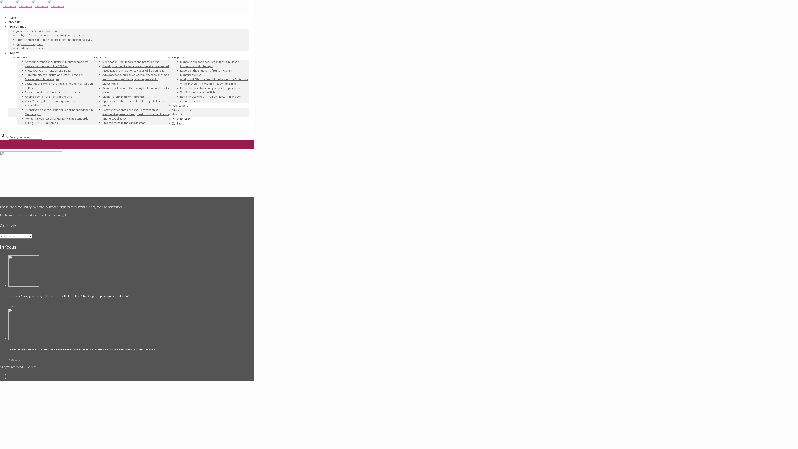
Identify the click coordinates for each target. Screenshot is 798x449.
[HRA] (32, 6)
